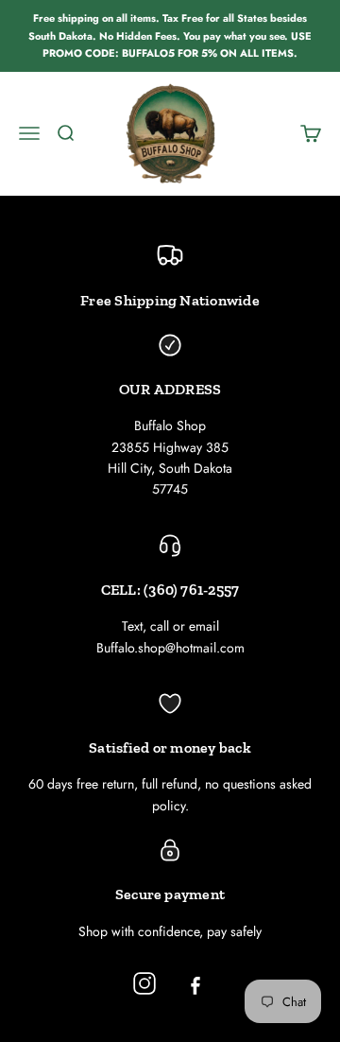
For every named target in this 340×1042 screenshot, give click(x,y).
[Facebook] (195, 983)
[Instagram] (144, 983)
